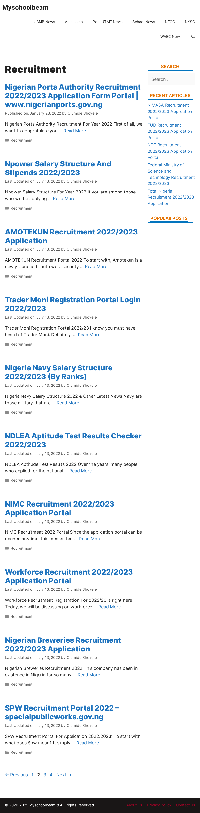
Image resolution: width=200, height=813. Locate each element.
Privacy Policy (159, 805)
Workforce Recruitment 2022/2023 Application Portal (69, 576)
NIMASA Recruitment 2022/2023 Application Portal (170, 111)
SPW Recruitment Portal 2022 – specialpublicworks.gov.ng (62, 712)
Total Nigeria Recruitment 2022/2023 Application (171, 197)
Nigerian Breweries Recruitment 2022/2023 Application (63, 644)
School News (143, 22)
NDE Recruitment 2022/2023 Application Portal (170, 151)
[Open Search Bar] (193, 36)
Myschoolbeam (25, 7)
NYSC (190, 22)
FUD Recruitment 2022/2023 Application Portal (170, 131)
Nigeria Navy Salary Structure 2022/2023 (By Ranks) (58, 372)
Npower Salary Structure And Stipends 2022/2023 (58, 168)
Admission (74, 22)
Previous (16, 774)
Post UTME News (108, 22)
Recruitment (22, 140)
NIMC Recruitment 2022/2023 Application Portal (59, 508)
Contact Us (185, 805)
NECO (170, 22)
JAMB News (44, 22)
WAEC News (171, 36)
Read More (74, 130)
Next (64, 774)
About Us (134, 805)
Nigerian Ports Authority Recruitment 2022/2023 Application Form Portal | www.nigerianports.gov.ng (73, 95)
